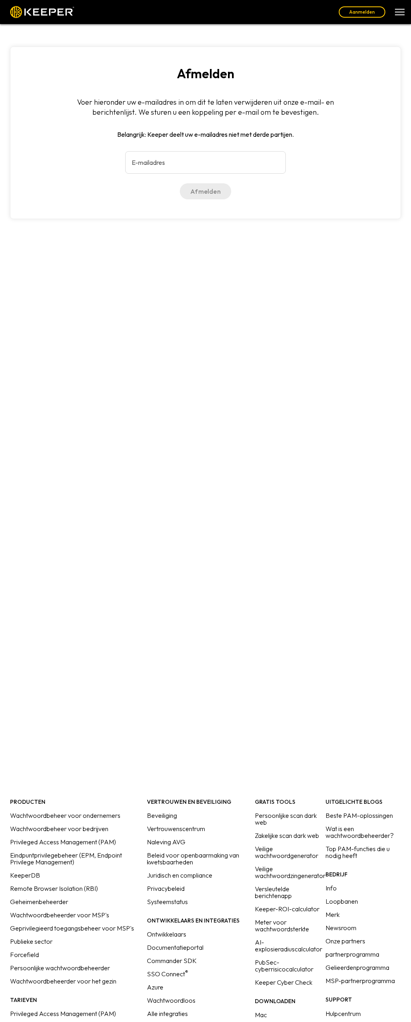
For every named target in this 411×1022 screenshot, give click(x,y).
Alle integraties (167, 1014)
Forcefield (24, 955)
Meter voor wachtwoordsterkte (282, 925)
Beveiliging (162, 815)
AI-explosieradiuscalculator (288, 945)
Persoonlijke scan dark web (286, 818)
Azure (155, 987)
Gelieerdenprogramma (357, 967)
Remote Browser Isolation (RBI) (54, 888)
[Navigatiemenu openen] (400, 12)
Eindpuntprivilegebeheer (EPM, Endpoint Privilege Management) (66, 858)
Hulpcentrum (343, 1014)
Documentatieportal (175, 947)
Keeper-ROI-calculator (287, 909)
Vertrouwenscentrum (176, 829)
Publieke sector (31, 941)
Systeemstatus (167, 902)
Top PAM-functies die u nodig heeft (358, 852)
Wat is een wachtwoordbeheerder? (360, 832)
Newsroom (341, 928)
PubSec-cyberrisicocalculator (284, 965)
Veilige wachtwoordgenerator (286, 852)
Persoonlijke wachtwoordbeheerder (60, 968)
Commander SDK (172, 961)
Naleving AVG (166, 842)
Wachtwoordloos (171, 1000)
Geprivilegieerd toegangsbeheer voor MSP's (72, 928)
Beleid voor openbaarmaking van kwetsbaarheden (193, 858)
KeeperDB (25, 875)
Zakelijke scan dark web (287, 835)
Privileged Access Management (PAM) (63, 842)
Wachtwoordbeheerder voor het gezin (63, 981)
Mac (261, 1015)
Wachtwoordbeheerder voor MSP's (59, 915)
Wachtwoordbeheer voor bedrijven (59, 829)
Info (331, 888)
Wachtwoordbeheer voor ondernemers (65, 815)
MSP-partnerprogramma (360, 981)
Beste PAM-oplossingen (359, 815)
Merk (333, 914)
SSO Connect (167, 974)
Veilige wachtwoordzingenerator (290, 872)
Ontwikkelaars (166, 934)
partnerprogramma (352, 954)
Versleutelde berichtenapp (273, 892)
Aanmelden (362, 12)
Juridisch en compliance (179, 875)
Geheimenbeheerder (39, 902)
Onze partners (345, 941)
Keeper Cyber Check (283, 982)
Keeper (42, 12)
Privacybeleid (166, 888)
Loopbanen (342, 901)
